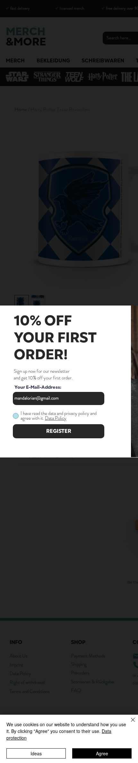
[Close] (129, 723)
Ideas (36, 753)
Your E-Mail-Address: (37, 387)
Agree (102, 753)
